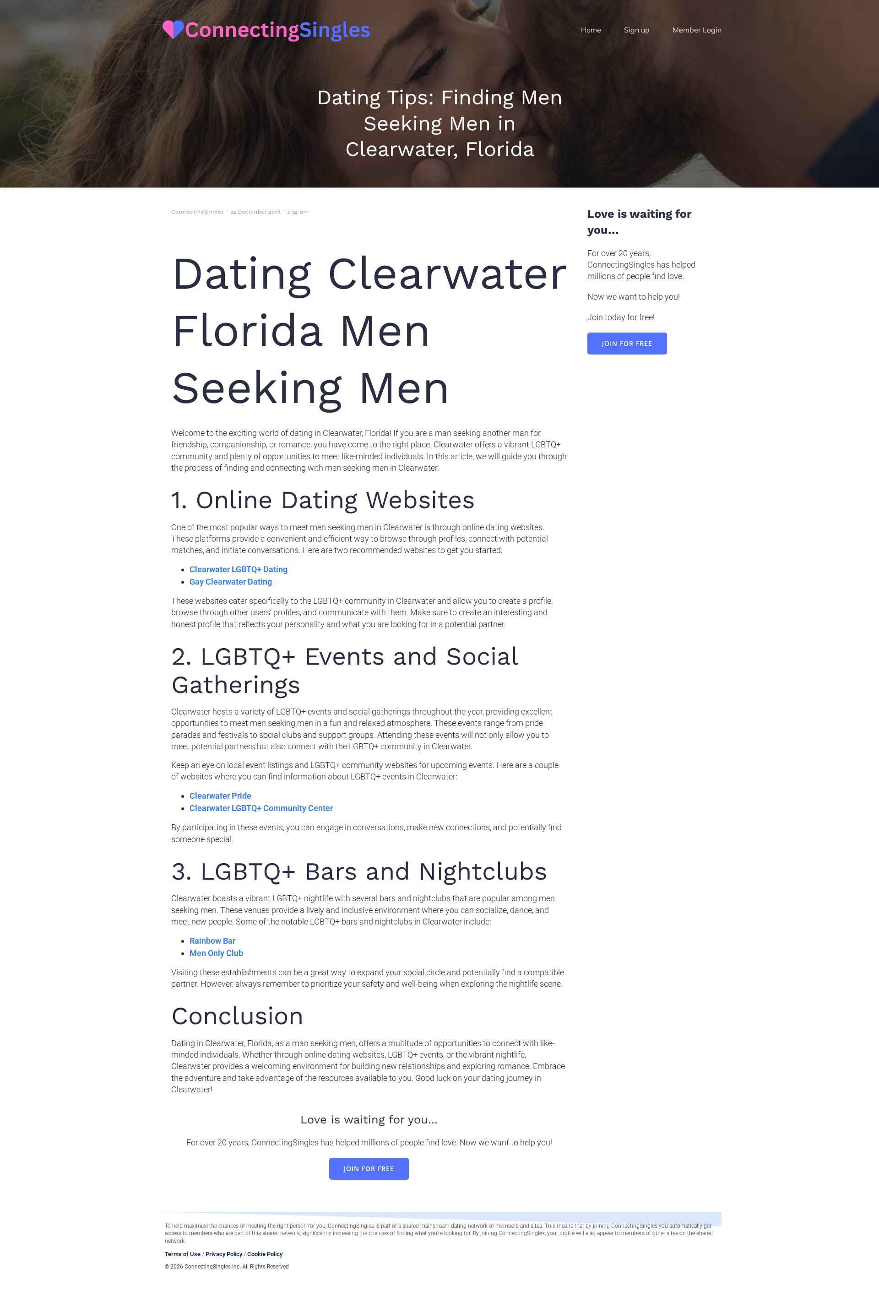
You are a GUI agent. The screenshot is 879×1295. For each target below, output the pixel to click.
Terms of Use (183, 1254)
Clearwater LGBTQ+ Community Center (261, 808)
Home (591, 29)
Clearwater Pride (220, 796)
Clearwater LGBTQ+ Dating (239, 569)
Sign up (637, 29)
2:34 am (298, 212)
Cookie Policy (264, 1254)
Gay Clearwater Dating (231, 581)
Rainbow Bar (212, 941)
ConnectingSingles (197, 212)
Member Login (697, 29)
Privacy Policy (224, 1254)
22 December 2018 (256, 212)
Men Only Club (216, 953)
